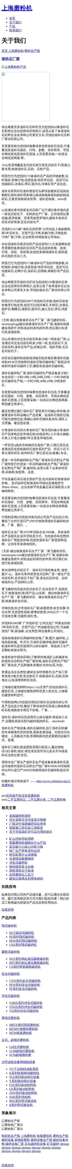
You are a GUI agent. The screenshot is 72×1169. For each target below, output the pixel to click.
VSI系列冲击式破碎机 (24, 1010)
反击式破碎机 (11, 973)
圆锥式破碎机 (11, 951)
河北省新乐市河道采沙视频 (27, 819)
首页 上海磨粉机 (13, 50)
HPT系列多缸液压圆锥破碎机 (29, 962)
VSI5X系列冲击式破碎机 (26, 1006)
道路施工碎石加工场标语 (26, 827)
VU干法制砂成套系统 (23, 1069)
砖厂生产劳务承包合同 (24, 850)
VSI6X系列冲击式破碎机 (26, 1002)
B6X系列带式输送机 (23, 1101)
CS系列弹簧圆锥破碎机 (25, 966)
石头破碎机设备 (35, 1143)
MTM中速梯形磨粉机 (23, 1028)
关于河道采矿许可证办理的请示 (30, 831)
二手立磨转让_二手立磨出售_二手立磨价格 (36, 799)
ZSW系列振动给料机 (23, 1093)
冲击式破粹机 (18, 862)
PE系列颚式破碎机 (21, 936)
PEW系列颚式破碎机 (23, 940)
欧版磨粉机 (44, 1135)
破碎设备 (8, 1139)
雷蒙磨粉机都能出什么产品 (27, 842)
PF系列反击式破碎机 (23, 988)
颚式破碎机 (9, 925)
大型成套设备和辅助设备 (18, 1062)
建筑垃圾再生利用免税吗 (26, 878)
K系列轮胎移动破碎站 (24, 1073)
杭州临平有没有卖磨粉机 (23, 795)
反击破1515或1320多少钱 (26, 846)
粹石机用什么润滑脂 (23, 854)
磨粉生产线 (32, 50)
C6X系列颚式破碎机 (23, 944)
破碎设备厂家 (14, 1143)
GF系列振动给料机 (22, 1089)
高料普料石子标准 (21, 870)
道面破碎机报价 (20, 815)
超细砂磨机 (22, 1139)
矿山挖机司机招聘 (21, 838)
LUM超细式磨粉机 (22, 1051)
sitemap (64, 1143)
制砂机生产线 (11, 1135)
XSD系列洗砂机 (20, 1097)
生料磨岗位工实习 (21, 874)
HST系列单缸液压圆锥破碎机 (29, 958)
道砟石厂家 (11, 59)
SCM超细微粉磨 (20, 1055)
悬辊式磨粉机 (11, 1017)
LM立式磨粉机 (19, 1047)
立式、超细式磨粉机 (15, 1040)
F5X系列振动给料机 (22, 1085)
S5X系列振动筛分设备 (24, 1077)
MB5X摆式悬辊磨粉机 (24, 1025)
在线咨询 (8, 909)
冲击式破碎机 (11, 995)
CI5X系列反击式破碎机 (25, 980)
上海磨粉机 (28, 1135)
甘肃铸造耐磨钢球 (21, 858)
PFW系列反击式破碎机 (24, 984)
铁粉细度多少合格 (21, 866)
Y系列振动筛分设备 (22, 1081)
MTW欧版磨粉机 (20, 1032)
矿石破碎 (53, 1143)
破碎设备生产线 (41, 1139)
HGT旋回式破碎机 (21, 932)
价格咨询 (8, 1165)
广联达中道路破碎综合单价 (27, 823)
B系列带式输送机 (21, 1104)
